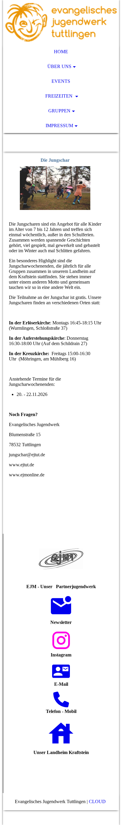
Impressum (59, 125)
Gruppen (59, 110)
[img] (61, 22)
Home (61, 51)
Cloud (98, 801)
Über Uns (59, 66)
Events (61, 81)
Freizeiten (59, 95)
